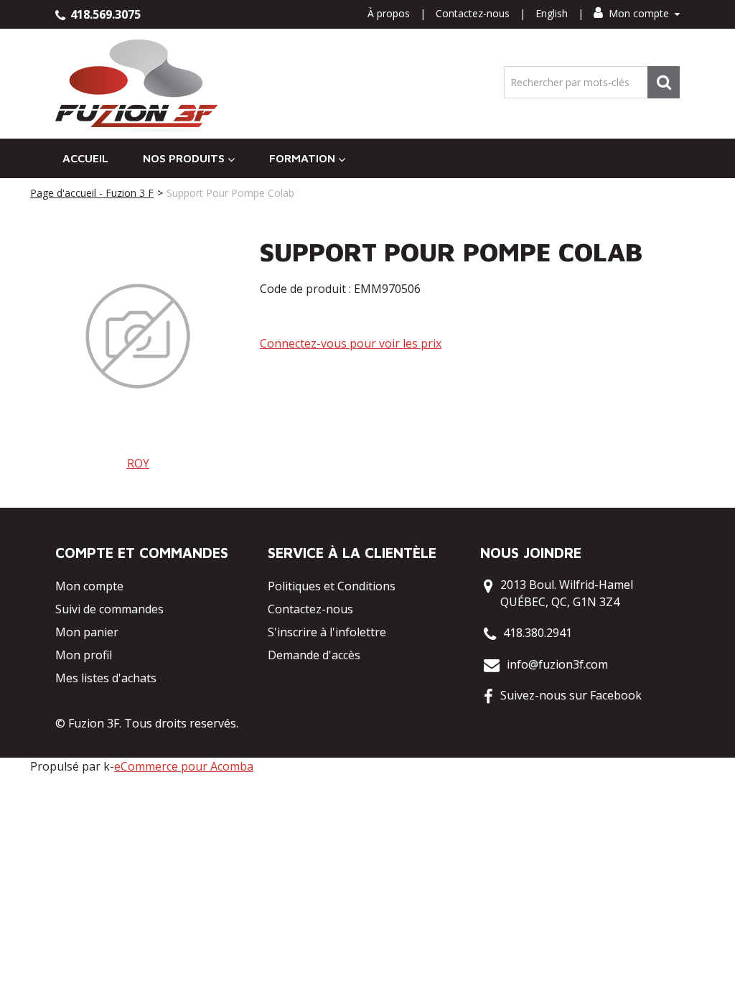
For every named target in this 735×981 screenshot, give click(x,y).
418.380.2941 (537, 633)
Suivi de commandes (109, 609)
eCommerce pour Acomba (183, 766)
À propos (389, 13)
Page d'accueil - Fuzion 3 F (92, 193)
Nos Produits (184, 158)
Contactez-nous (473, 13)
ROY (138, 463)
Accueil (85, 158)
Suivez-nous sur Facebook (571, 695)
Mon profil (83, 655)
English (551, 13)
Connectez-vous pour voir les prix (350, 343)
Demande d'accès (314, 655)
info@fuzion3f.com (557, 664)
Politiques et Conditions (331, 586)
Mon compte (639, 13)
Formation (302, 158)
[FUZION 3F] (136, 83)
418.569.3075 (104, 14)
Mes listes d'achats (105, 678)
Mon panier (86, 632)
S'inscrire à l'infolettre (327, 632)
